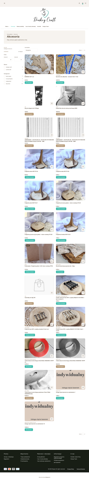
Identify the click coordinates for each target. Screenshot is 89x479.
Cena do (16, 57)
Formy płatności (41, 457)
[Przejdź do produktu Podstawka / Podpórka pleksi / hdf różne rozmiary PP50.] (39, 253)
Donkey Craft (9, 67)
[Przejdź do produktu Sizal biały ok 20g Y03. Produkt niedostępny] (39, 285)
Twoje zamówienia (25, 457)
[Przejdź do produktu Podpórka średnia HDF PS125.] (70, 222)
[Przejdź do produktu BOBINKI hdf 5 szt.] (39, 64)
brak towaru (8, 76)
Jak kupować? (57, 462)
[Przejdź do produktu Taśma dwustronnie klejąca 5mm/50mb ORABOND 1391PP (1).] (39, 348)
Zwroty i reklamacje (9, 457)
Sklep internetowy (44, 477)
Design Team (74, 459)
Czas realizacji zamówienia (43, 461)
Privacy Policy (70, 469)
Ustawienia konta (25, 459)
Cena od (5, 57)
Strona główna (9, 34)
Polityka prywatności (59, 460)
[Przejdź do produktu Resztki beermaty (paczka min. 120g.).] (70, 253)
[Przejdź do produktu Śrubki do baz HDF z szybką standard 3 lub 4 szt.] (39, 316)
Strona (80, 50)
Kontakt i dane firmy (75, 457)
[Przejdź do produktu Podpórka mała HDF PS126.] (70, 159)
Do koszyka (29, 82)
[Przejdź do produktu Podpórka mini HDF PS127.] (39, 190)
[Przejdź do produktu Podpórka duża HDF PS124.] (39, 159)
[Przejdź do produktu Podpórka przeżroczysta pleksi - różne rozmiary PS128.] (39, 222)
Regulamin (6, 459)
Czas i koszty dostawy (42, 459)
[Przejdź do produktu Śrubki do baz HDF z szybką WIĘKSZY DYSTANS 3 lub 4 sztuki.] (70, 316)
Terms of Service (81, 469)
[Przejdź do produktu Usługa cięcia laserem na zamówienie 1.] (70, 380)
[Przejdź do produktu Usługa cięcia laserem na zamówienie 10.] (39, 411)
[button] (13, 3)
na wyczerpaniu (9, 78)
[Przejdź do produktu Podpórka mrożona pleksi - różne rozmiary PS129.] (70, 190)
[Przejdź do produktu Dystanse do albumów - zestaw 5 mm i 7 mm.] (70, 64)
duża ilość (8, 83)
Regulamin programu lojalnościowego (59, 457)
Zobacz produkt (30, 177)
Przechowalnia (24, 461)
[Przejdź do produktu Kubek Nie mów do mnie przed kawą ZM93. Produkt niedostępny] (70, 96)
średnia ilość (8, 81)
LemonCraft (8, 69)
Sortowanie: (27, 47)
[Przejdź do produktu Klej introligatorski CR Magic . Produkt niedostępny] (39, 96)
